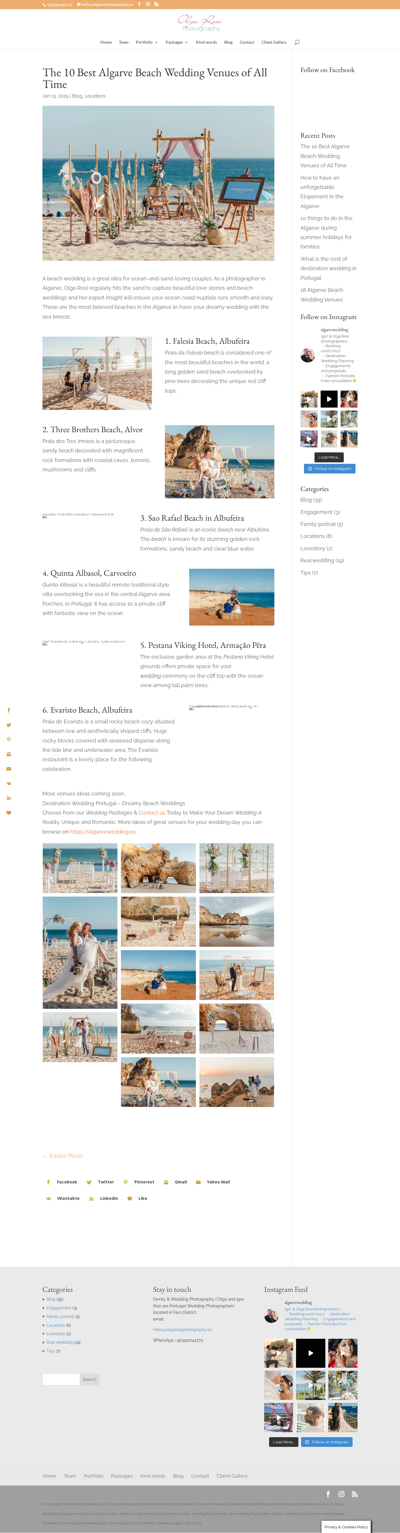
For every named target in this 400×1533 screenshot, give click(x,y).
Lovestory (312, 548)
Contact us (152, 813)
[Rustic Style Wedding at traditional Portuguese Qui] (329, 438)
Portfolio (144, 42)
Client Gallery (273, 42)
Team (124, 42)
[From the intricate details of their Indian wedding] (349, 399)
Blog (228, 42)
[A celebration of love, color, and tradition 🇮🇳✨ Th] (308, 438)
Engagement (316, 512)
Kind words (206, 42)
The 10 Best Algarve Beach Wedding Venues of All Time (325, 155)
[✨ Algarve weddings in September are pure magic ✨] (308, 418)
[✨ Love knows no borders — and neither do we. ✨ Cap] (329, 418)
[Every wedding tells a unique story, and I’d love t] (349, 438)
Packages (174, 42)
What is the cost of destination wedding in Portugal (328, 268)
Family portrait (318, 524)
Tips (305, 573)
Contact (247, 42)
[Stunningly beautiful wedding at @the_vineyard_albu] (329, 399)
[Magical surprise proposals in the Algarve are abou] (308, 399)
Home (106, 42)
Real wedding (317, 560)
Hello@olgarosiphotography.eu (182, 1329)
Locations (95, 96)
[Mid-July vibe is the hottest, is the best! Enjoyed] (349, 418)
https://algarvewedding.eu (103, 832)
